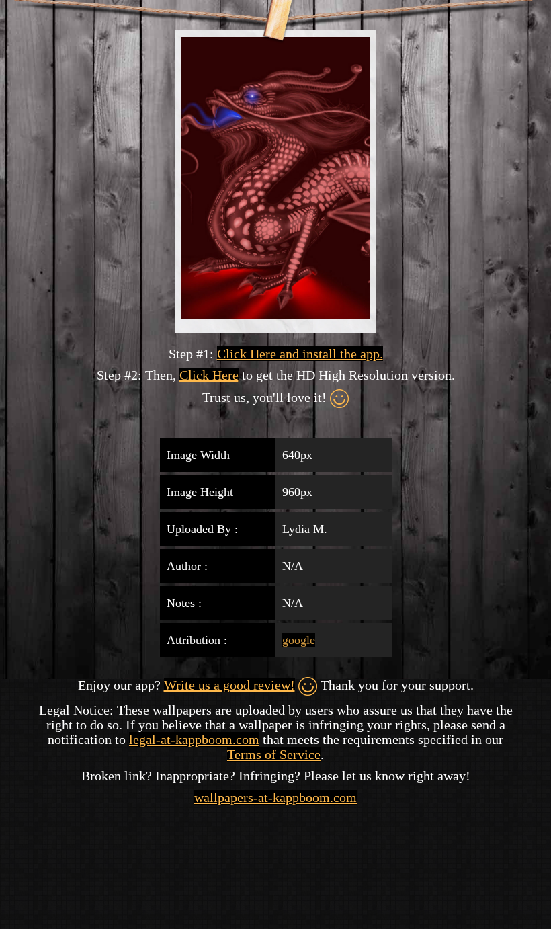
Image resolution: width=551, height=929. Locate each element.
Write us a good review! (229, 685)
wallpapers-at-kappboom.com (275, 797)
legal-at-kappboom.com (194, 739)
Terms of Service (274, 754)
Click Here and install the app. (300, 353)
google (298, 640)
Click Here (209, 375)
